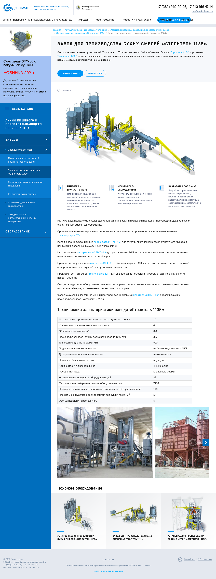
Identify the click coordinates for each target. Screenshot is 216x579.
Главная (57, 30)
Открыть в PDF (95, 73)
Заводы (83, 20)
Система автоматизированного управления (25, 184)
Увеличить (66, 90)
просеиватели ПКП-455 (107, 242)
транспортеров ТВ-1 (69, 235)
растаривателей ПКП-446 (91, 252)
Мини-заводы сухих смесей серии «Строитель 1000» (23, 160)
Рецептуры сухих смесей (22, 194)
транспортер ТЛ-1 (99, 273)
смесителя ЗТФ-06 (101, 263)
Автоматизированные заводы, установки (86, 30)
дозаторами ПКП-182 (146, 295)
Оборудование (105, 20)
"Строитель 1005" (67, 56)
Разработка (189, 559)
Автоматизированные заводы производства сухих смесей (140, 30)
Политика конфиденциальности (108, 571)
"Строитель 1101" (179, 52)
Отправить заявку (70, 73)
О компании (165, 20)
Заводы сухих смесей (20, 149)
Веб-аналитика (205, 559)
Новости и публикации (137, 20)
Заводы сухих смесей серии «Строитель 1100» (24, 172)
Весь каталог (23, 109)
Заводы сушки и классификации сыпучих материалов (22, 218)
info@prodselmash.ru (202, 11)
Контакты (187, 20)
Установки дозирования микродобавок (21, 204)
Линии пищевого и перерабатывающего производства (37, 20)
